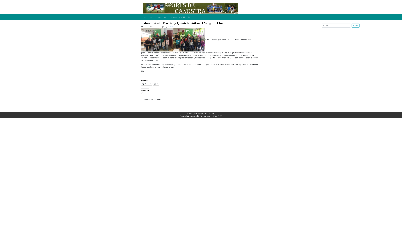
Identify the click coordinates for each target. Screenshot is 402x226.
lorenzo (159, 27)
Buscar (355, 25)
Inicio (146, 17)
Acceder (183, 116)
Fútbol (152, 17)
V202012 (212, 114)
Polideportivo (176, 17)
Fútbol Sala (173, 27)
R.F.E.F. (166, 17)
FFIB (159, 17)
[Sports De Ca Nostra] (190, 8)
